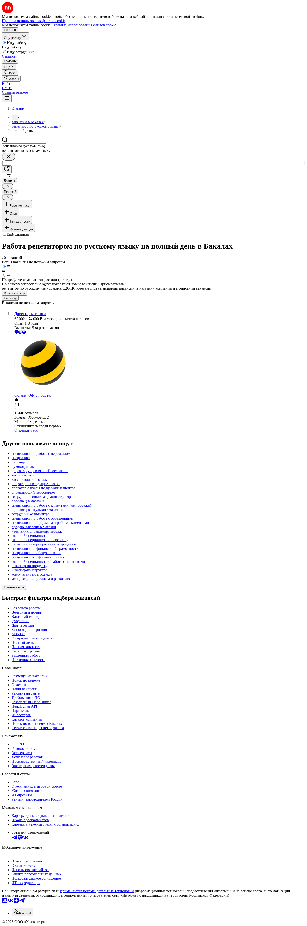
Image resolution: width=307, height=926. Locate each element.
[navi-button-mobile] (7, 98)
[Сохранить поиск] (7, 169)
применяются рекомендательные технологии (97, 891)
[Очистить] (8, 157)
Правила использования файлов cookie (84, 25)
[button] (7, 84)
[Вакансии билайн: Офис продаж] (158, 364)
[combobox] (24, 145)
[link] (10, 73)
